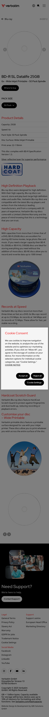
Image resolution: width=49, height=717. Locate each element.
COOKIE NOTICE (12, 365)
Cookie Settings (34, 382)
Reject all (37, 375)
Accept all (23, 375)
